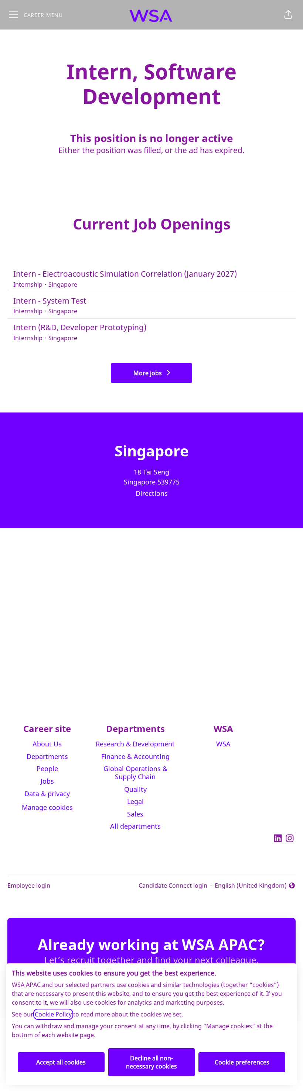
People (47, 768)
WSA (223, 743)
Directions (152, 493)
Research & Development (135, 743)
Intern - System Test (49, 301)
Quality (135, 789)
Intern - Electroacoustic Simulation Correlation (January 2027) (125, 274)
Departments (47, 756)
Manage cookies (47, 807)
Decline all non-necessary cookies (151, 1062)
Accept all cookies (61, 1062)
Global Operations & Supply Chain (135, 772)
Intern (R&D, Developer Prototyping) (79, 327)
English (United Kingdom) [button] (251, 885)
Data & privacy (47, 793)
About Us (47, 743)
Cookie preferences (242, 1062)
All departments (135, 826)
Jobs (47, 781)
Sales (135, 813)
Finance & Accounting (135, 756)
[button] (288, 14)
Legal (135, 801)
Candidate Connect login (173, 885)
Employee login (28, 885)
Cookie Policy (53, 1014)
